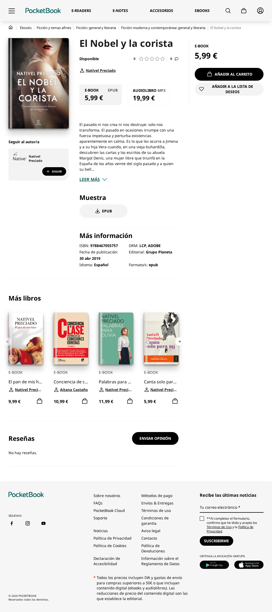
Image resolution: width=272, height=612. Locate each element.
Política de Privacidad (112, 538)
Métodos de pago (156, 495)
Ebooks (26, 27)
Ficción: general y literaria (96, 27)
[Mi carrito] (243, 11)
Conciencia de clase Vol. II (71, 381)
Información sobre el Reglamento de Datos (160, 561)
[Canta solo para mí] (161, 338)
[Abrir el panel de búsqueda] (228, 10)
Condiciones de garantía (155, 520)
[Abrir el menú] (11, 11)
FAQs (98, 503)
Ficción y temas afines (54, 27)
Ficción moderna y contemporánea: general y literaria (163, 27)
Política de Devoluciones (153, 548)
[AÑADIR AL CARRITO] (39, 401)
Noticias (101, 530)
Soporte (100, 517)
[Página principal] (43, 10)
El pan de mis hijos (25, 381)
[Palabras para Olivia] (116, 338)
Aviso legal (150, 530)
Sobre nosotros (107, 495)
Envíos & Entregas (157, 503)
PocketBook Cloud (109, 510)
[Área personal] (260, 10)
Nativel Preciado (35, 158)
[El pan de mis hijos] (25, 338)
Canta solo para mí (161, 381)
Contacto (149, 538)
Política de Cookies (110, 545)
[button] (151, 58)
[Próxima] (179, 341)
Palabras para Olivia (116, 381)
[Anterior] (7, 341)
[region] (93, 350)
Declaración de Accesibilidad (107, 561)
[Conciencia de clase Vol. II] (71, 338)
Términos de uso (156, 510)
